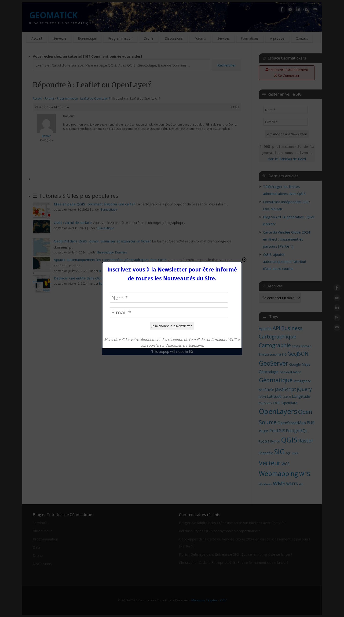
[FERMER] (244, 259)
